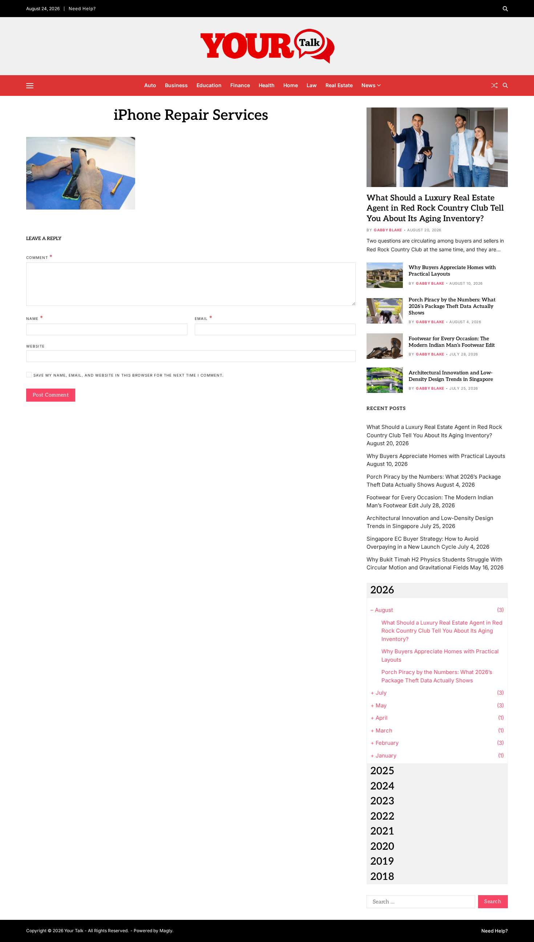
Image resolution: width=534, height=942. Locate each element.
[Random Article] (494, 85)
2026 (382, 590)
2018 (382, 877)
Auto (150, 85)
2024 (382, 786)
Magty (165, 930)
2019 (382, 862)
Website (35, 346)
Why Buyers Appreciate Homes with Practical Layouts (436, 455)
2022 (382, 817)
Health (267, 85)
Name (34, 318)
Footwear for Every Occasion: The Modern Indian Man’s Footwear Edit (452, 342)
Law (312, 85)
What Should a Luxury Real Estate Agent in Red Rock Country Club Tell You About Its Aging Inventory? (435, 208)
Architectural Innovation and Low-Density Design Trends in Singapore (451, 376)
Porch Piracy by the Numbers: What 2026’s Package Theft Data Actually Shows (452, 306)
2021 (382, 831)
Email (204, 318)
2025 (382, 771)
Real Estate (339, 85)
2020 (382, 847)
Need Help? (82, 8)
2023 (382, 801)
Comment (39, 256)
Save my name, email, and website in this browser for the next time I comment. (128, 375)
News (368, 85)
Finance (240, 85)
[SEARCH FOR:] (419, 903)
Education (209, 85)
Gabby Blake (388, 230)
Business (176, 85)
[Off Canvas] (29, 85)
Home (290, 85)
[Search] (505, 8)
